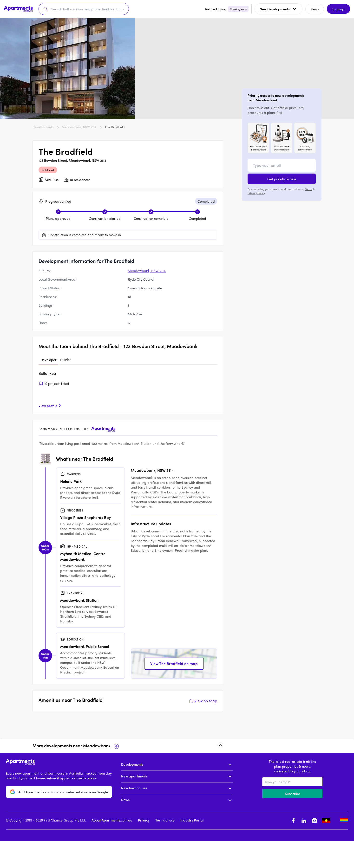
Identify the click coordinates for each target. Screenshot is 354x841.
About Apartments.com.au (112, 820)
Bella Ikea (47, 373)
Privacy (144, 820)
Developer (48, 359)
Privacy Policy (256, 193)
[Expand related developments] (220, 745)
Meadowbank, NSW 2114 (79, 127)
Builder (65, 359)
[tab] (48, 359)
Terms (308, 189)
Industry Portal (191, 820)
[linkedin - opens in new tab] (304, 821)
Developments (43, 127)
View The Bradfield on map (174, 663)
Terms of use (165, 820)
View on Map (205, 701)
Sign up (338, 8)
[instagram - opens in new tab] (314, 821)
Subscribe (292, 793)
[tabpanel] (128, 389)
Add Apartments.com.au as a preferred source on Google (63, 791)
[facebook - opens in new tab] (293, 821)
